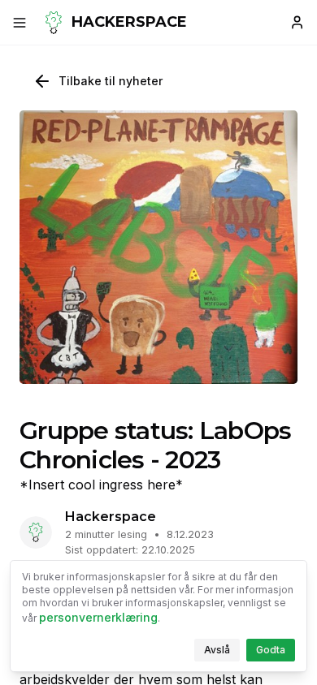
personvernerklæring (98, 617)
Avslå (222, 652)
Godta (275, 652)
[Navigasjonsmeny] (19, 22)
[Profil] (297, 22)
